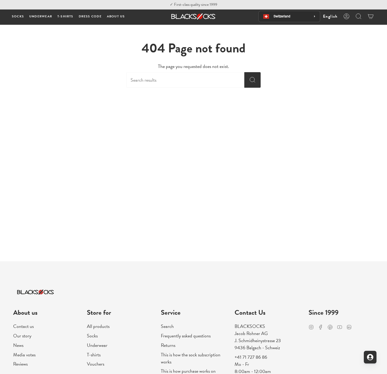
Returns (168, 345)
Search (167, 326)
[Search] (252, 80)
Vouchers (95, 363)
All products (98, 326)
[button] (18, 16)
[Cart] (371, 16)
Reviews (20, 363)
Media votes (24, 354)
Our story (22, 335)
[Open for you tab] (370, 357)
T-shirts (94, 354)
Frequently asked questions (186, 335)
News (18, 345)
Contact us (23, 326)
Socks (92, 335)
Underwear (97, 345)
